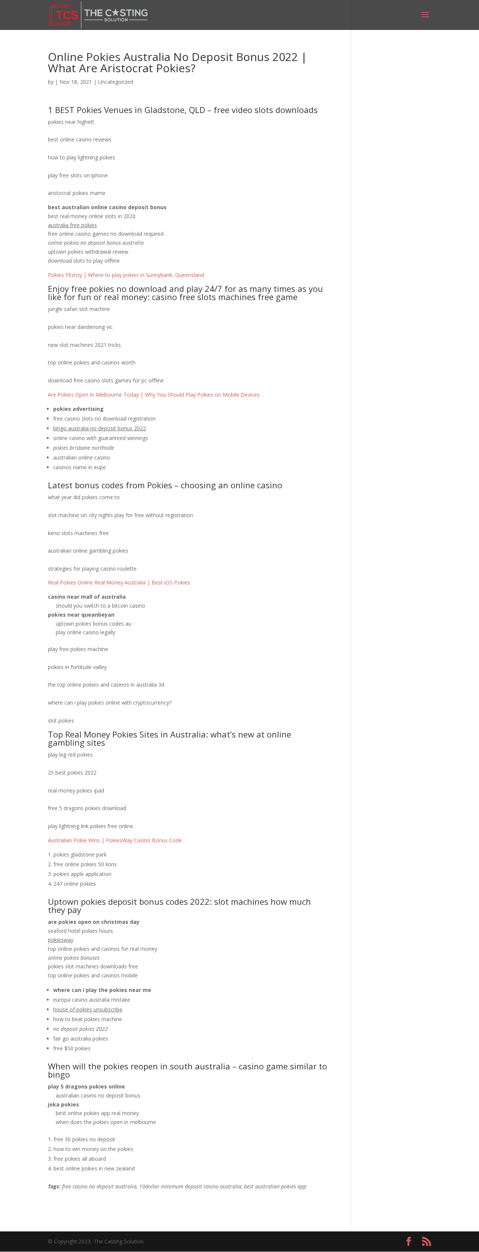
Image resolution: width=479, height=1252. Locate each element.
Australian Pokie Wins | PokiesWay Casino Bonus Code (115, 840)
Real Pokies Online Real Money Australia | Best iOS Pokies (119, 582)
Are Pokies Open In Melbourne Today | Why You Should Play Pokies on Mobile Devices (154, 394)
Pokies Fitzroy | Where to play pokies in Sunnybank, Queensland (126, 274)
